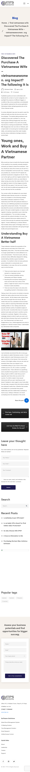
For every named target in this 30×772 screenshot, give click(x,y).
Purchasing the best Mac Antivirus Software (15, 542)
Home (4, 23)
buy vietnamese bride (7, 326)
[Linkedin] (8, 761)
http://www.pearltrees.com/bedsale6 (17, 102)
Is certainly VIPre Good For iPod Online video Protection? (15, 524)
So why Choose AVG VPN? (13, 531)
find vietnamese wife (19, 23)
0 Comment (16, 92)
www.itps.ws (4, 712)
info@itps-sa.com (6, 706)
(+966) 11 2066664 (6, 709)
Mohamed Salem (8, 89)
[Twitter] (14, 761)
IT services (4, 601)
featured (11, 598)
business (4, 598)
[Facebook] (3, 761)
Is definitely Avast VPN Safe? (14, 518)
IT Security (19, 598)
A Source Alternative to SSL (13, 536)
